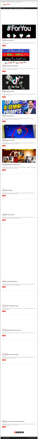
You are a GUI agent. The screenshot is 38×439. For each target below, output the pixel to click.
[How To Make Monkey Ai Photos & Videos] (19, 156)
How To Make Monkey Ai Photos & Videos (11, 164)
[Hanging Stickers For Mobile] (19, 131)
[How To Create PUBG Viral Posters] (19, 251)
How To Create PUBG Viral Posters (9, 281)
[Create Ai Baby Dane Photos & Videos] (19, 297)
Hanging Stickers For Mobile (8, 140)
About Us (19, 1)
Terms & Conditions (9, 1)
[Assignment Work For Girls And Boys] (19, 56)
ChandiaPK (6, 4)
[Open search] (35, 8)
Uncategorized (4, 90)
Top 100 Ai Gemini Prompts (8, 115)
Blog (20, 1)
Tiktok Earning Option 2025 (8, 91)
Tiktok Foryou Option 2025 (8, 40)
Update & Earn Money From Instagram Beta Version (13, 421)
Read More (3, 45)
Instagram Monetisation (7, 190)
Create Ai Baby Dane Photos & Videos (10, 305)
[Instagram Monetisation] (19, 180)
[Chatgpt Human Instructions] (19, 206)
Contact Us (16, 1)
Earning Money (4, 420)
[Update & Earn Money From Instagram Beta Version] (19, 391)
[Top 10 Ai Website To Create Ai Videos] (19, 346)
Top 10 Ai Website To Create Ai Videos (10, 354)
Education (3, 353)
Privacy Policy (12, 1)
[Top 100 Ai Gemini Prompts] (19, 107)
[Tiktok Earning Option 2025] (19, 82)
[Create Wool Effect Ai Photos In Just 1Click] (19, 321)
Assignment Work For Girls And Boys (10, 66)
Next (22, 432)
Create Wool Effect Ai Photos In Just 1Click (11, 330)
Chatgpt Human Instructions (8, 214)
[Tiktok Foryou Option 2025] (19, 31)
